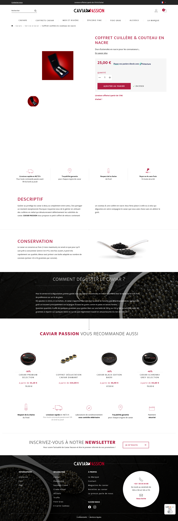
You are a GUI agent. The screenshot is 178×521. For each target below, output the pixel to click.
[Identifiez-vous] (156, 10)
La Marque (153, 20)
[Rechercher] (35, 11)
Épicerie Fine (94, 20)
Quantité (101, 72)
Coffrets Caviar (45, 20)
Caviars (23, 20)
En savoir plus (101, 53)
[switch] (170, 511)
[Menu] (174, 505)
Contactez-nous (17, 2)
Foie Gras (115, 20)
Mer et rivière (71, 20)
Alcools (134, 20)
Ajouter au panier (114, 86)
